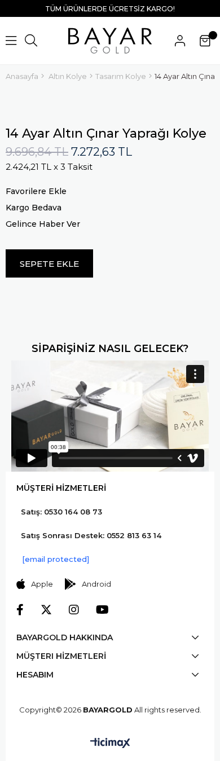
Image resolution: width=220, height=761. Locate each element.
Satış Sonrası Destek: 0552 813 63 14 (91, 535)
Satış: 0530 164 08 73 (61, 511)
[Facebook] (20, 609)
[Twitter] (46, 609)
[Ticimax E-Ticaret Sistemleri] (110, 744)
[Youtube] (102, 609)
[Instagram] (74, 609)
